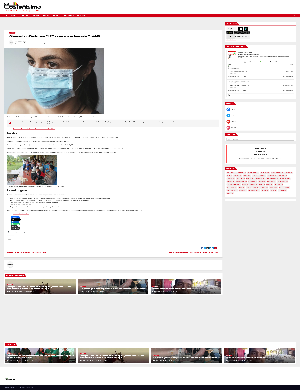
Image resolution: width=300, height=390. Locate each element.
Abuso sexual (231, 172)
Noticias (25, 15)
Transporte (282, 190)
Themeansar (30, 387)
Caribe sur (246, 175)
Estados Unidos (285, 178)
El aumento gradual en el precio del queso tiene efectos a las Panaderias (113, 289)
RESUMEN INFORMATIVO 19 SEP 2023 (238, 85)
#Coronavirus (35, 43)
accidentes (242, 172)
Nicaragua (279, 184)
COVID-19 (241, 178)
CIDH (254, 175)
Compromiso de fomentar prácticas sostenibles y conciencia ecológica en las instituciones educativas (40, 357)
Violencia (230, 193)
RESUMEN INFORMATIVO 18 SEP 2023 (238, 90)
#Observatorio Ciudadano (51, 43)
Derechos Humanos (272, 178)
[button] (294, 15)
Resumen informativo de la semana (238, 71)
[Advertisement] (113, 25)
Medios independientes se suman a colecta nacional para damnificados (194, 252)
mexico (245, 184)
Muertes (269, 184)
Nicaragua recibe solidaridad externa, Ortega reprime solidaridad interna (34, 129)
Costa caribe (282, 175)
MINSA (262, 184)
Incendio (262, 181)
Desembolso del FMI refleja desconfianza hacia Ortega (27, 252)
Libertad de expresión (233, 184)
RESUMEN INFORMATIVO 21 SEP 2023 (238, 76)
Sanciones (265, 190)
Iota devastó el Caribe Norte (21, 214)
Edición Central (22, 41)
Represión (242, 190)
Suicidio (274, 190)
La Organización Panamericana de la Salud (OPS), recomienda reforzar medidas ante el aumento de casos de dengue (39, 288)
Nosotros (14, 15)
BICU (229, 175)
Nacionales (12, 32)
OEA (249, 187)
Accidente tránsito (253, 172)
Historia (46, 15)
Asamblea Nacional (277, 172)
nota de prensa (32, 124)
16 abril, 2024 (85, 360)
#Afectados (29, 43)
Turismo (55, 15)
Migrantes (253, 184)
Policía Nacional (284, 187)
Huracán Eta (252, 181)
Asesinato (288, 172)
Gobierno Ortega (241, 181)
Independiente (271, 181)
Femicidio (230, 181)
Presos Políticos (232, 190)
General (9, 353)
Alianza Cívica (265, 172)
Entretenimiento (68, 15)
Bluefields (237, 175)
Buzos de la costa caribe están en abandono (172, 289)
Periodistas (273, 187)
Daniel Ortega (259, 178)
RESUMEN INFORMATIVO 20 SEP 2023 (239, 81)
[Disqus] (113, 316)
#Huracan (41, 43)
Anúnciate (81, 15)
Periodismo (264, 187)
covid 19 (249, 178)
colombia (262, 175)
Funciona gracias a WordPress (11, 387)
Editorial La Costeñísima (24, 291)
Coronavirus (272, 175)
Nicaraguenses (232, 187)
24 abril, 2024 (12, 360)
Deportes (36, 15)
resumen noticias (254, 190)
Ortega (255, 187)
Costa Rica (231, 178)
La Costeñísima (283, 181)
